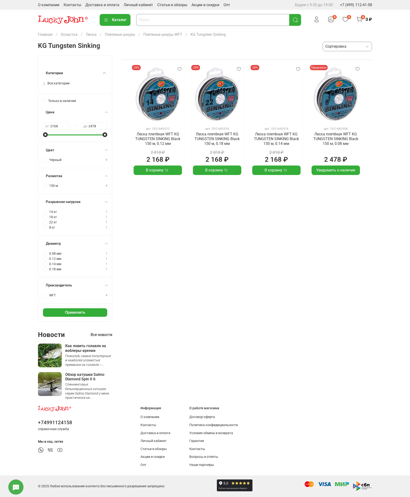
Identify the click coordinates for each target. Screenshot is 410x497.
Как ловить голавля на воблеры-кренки (85, 348)
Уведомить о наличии (335, 170)
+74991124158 (55, 422)
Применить (75, 312)
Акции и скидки (205, 5)
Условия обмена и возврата (211, 433)
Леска (91, 34)
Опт (227, 5)
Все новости (101, 334)
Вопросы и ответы (203, 457)
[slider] (45, 134)
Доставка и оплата (102, 5)
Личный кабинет (138, 5)
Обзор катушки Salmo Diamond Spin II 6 (84, 376)
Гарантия (196, 441)
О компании (48, 5)
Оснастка (69, 34)
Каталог (119, 20)
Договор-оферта (202, 417)
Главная (45, 34)
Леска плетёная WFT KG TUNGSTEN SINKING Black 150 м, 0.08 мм (335, 139)
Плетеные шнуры (120, 34)
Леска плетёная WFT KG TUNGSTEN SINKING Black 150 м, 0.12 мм (157, 139)
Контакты (72, 5)
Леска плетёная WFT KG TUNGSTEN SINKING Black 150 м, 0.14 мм (276, 139)
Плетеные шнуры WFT (162, 34)
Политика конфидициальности (213, 425)
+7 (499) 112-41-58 (356, 5)
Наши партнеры (201, 465)
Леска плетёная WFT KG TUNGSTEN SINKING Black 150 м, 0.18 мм (217, 139)
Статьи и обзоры (172, 5)
